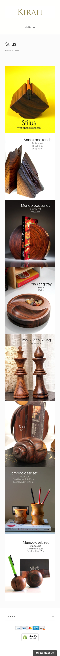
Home (8, 50)
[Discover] (42, 628)
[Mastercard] (30, 628)
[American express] (36, 628)
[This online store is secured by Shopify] (30, 637)
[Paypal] (18, 628)
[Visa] (24, 628)
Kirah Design (20, 647)
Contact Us (46, 652)
